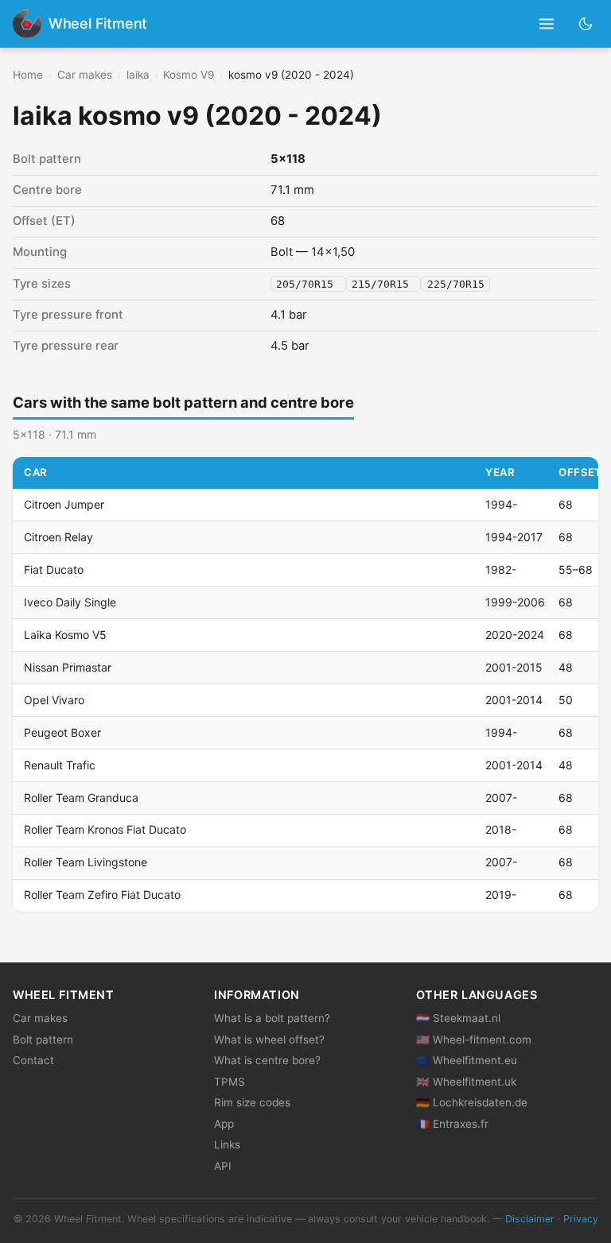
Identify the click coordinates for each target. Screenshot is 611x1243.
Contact (33, 1060)
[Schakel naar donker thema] (586, 23)
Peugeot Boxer (62, 732)
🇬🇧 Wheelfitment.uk (466, 1081)
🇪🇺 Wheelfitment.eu (466, 1060)
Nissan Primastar (67, 667)
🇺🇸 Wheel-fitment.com (473, 1039)
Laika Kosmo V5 (65, 634)
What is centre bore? (267, 1060)
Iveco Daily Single (70, 602)
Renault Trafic (59, 765)
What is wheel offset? (269, 1039)
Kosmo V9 (188, 74)
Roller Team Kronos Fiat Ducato (105, 829)
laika (138, 74)
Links (227, 1144)
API (223, 1166)
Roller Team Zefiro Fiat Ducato (102, 894)
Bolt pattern (43, 1039)
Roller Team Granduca (81, 797)
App (224, 1123)
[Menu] (547, 24)
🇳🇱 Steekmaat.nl (458, 1018)
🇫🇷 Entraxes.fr (452, 1123)
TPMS (229, 1081)
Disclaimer (530, 1219)
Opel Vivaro (54, 700)
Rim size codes (252, 1102)
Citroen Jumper (64, 504)
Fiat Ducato (54, 569)
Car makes (84, 74)
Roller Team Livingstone (85, 862)
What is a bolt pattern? (272, 1018)
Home (28, 74)
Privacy (580, 1219)
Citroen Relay (58, 537)
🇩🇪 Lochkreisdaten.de (471, 1102)
